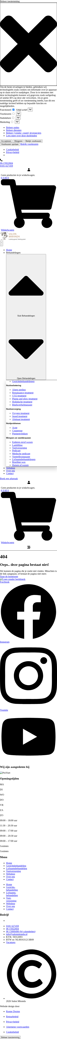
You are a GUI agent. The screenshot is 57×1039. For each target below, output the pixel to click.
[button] (28, 44)
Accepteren (6, 141)
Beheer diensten (13, 130)
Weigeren (18, 141)
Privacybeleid (12, 152)
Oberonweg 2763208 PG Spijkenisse (16, 922)
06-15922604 (6, 163)
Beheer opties (12, 127)
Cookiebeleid (12, 149)
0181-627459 (6, 166)
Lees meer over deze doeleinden (21, 135)
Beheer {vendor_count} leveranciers (23, 133)
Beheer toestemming (10, 1037)
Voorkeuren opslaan (10, 144)
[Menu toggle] (1, 243)
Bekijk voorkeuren (33, 141)
